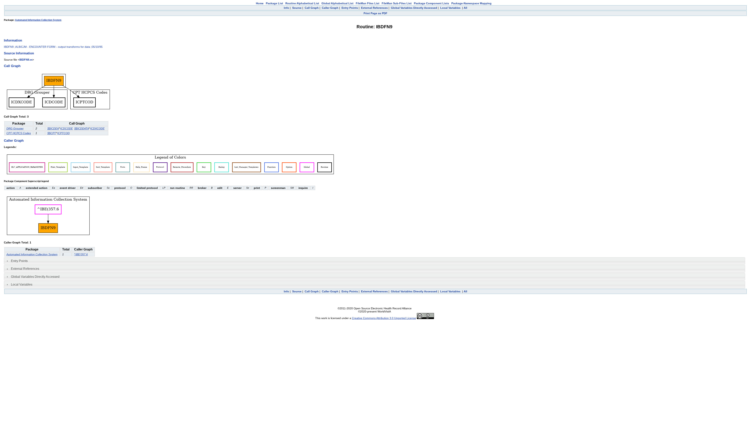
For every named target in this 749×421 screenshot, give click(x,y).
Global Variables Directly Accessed (414, 7)
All (465, 7)
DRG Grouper (15, 128)
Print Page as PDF (375, 13)
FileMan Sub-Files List (397, 3)
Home (260, 3)
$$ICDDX (53, 128)
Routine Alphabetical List (302, 3)
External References (374, 7)
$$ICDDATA (81, 128)
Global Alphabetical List (337, 3)
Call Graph (312, 7)
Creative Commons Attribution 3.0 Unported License (384, 318)
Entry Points (350, 7)
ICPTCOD (63, 133)
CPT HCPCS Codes (18, 133)
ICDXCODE (97, 128)
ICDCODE (66, 128)
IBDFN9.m (25, 59)
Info (286, 7)
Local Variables (450, 7)
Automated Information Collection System (38, 20)
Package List (274, 3)
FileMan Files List (367, 3)
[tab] (374, 261)
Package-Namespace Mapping (471, 3)
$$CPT (51, 133)
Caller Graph (330, 7)
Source (297, 7)
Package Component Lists (431, 3)
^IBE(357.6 (81, 254)
